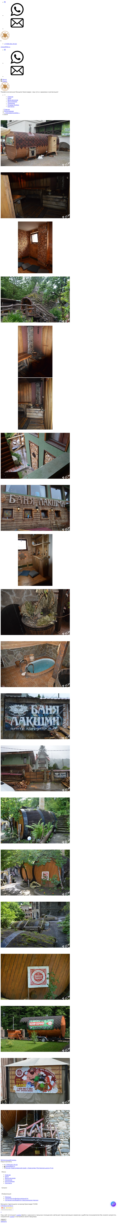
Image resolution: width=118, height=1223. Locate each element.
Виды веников (13, 100)
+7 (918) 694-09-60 (10, 44)
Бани (9, 98)
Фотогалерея (12, 101)
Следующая (6, 1160)
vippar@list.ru (5, 47)
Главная (10, 97)
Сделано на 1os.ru (7, 1206)
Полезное (11, 103)
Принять (3, 1219)
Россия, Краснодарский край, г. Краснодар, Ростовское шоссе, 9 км (29, 1168)
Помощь (8, 1197)
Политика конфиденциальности (16, 1198)
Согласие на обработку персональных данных (21, 1200)
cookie (18, 1215)
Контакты (11, 106)
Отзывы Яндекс (13, 105)
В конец (13, 1160)
